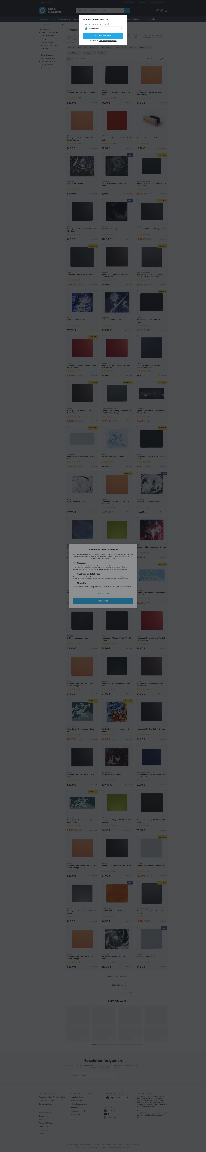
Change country (103, 36)
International (94, 28)
